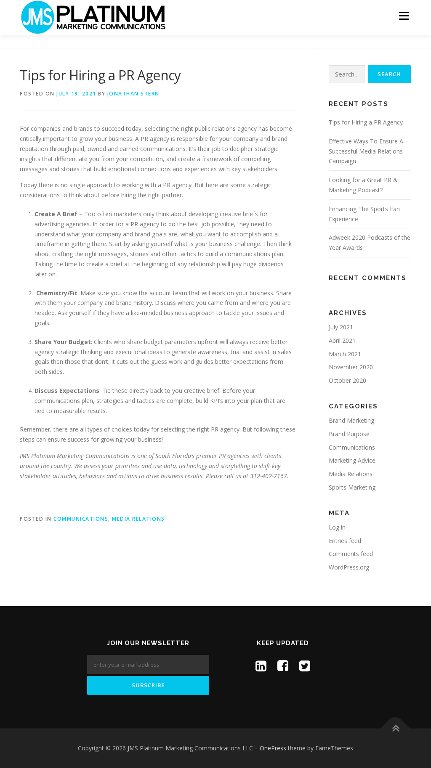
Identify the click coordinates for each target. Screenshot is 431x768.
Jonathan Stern (133, 93)
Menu (403, 16)
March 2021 (345, 354)
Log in (337, 527)
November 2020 (351, 367)
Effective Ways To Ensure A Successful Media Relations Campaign (366, 151)
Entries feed (345, 541)
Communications (80, 518)
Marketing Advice (352, 460)
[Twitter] (304, 665)
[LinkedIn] (260, 665)
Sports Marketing (352, 487)
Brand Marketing (351, 420)
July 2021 (341, 327)
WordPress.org (349, 567)
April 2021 (342, 340)
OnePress (273, 748)
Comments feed (351, 554)
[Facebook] (282, 665)
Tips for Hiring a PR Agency (366, 122)
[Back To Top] (395, 729)
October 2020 (347, 380)
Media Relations (138, 518)
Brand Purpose (349, 434)
